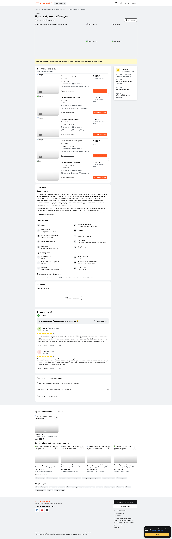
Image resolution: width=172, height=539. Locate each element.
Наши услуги (117, 515)
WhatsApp (120, 83)
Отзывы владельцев (120, 510)
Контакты (116, 527)
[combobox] (60, 3)
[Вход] (120, 3)
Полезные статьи (119, 513)
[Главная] (43, 3)
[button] (48, 84)
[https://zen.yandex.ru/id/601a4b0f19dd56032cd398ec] (47, 510)
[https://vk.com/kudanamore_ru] (37, 510)
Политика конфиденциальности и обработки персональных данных (124, 521)
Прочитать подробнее (156, 530)
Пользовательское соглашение (123, 518)
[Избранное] (116, 3)
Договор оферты (119, 525)
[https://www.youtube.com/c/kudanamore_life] (42, 510)
